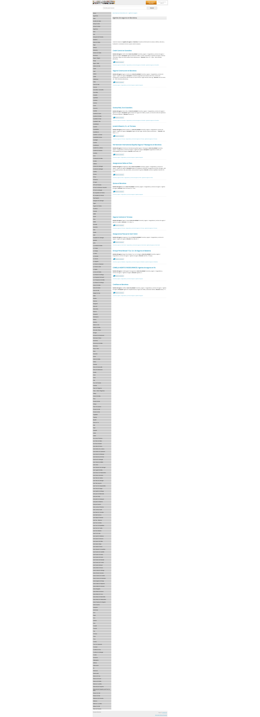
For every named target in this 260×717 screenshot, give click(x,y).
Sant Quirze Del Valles (98, 541)
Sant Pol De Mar (96, 533)
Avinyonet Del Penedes (98, 37)
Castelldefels (96, 129)
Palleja (94, 393)
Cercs (94, 155)
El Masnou (95, 179)
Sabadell (95, 430)
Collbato (95, 163)
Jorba (94, 243)
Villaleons (95, 701)
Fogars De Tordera (97, 206)
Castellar (95, 111)
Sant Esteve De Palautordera (99, 472)
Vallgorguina (96, 660)
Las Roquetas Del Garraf (98, 277)
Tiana (94, 636)
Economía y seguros (116, 85)
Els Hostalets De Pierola (98, 195)
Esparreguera (96, 198)
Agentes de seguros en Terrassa (151, 138)
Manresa (95, 301)
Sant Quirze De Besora (98, 538)
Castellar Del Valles (97, 116)
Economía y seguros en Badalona (119, 261)
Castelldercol (96, 132)
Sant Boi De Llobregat (98, 459)
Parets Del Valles (97, 396)
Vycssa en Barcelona (119, 183)
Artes (94, 31)
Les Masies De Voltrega (98, 282)
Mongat (95, 332)
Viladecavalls (96, 673)
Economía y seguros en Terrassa (119, 138)
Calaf (94, 71)
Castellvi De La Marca (98, 147)
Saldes (94, 433)
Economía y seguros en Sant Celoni (119, 245)
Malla (94, 295)
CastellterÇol (96, 145)
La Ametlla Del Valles (97, 245)
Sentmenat (95, 610)
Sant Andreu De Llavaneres (99, 451)
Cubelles (95, 171)
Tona (94, 639)
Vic (93, 668)
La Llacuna (95, 258)
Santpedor (95, 607)
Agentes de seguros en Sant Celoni (153, 245)
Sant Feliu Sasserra (97, 483)
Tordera (95, 641)
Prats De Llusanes (97, 406)
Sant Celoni (95, 464)
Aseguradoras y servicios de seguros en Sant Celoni (136, 245)
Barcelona (95, 55)
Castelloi (95, 142)
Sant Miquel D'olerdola (98, 517)
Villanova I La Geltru (97, 703)
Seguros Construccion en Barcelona (124, 71)
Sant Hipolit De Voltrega (98, 491)
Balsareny (95, 50)
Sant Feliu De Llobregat (98, 480)
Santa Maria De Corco (98, 594)
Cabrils (94, 68)
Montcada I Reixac (97, 338)
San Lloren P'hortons (97, 438)
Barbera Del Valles (97, 52)
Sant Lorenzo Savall (97, 509)
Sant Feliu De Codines (98, 478)
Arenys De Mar (96, 23)
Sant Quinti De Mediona (98, 536)
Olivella (94, 372)
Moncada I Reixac (97, 330)
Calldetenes (95, 79)
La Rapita (95, 269)
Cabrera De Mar (96, 66)
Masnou (95, 311)
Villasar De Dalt (96, 706)
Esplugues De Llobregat (98, 200)
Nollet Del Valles (96, 359)
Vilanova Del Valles (97, 681)
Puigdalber (95, 414)
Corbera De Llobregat (98, 166)
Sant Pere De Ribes (97, 522)
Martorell (95, 306)
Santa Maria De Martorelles (99, 596)
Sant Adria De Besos (97, 446)
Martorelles (95, 309)
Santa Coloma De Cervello (99, 575)
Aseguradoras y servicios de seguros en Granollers (136, 65)
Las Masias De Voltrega (98, 274)
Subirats (95, 620)
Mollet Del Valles (96, 327)
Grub (94, 229)
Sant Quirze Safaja (97, 544)
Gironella (95, 224)
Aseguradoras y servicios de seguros (128, 85)
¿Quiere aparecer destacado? (151, 2)
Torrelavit (95, 647)
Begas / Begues (96, 58)
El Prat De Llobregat (97, 190)
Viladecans (95, 670)
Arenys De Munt (96, 26)
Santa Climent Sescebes (98, 573)
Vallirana (95, 662)
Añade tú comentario (119, 62)
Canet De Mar (96, 84)
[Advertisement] (139, 30)
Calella (94, 76)
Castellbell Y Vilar (96, 121)
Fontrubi (95, 211)
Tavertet (95, 628)
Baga (94, 45)
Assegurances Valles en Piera (122, 163)
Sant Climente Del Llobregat (99, 467)
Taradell (95, 625)
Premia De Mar (96, 412)
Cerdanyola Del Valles (98, 158)
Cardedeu (95, 100)
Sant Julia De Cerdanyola (98, 499)
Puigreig (95, 417)
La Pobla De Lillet (97, 266)
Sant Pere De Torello (97, 528)
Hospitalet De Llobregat (98, 237)
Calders (94, 74)
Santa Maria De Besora (98, 591)
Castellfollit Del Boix (97, 137)
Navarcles (95, 353)
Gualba (94, 232)
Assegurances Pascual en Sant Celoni (125, 234)
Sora (94, 618)
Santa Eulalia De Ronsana (98, 586)
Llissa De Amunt (96, 287)
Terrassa (95, 633)
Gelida (94, 221)
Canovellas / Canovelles (98, 89)
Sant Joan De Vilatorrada (98, 493)
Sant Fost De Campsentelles (99, 486)
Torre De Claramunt (97, 644)
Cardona (95, 103)
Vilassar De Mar (96, 695)
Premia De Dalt (96, 409)
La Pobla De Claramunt (98, 264)
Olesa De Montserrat (97, 369)
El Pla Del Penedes (97, 184)
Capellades (95, 97)
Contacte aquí (164, 712)
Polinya (94, 404)
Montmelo (95, 340)
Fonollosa (95, 208)
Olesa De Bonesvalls (97, 367)
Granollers (95, 227)
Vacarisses (95, 657)
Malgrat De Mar (96, 293)
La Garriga (95, 250)
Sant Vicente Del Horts (98, 557)
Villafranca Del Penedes (98, 698)
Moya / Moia (96, 348)
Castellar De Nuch (97, 113)
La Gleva (95, 253)
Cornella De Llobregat (98, 169)
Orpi (94, 380)
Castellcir (95, 126)
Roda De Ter (96, 422)
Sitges (94, 615)
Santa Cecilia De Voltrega (98, 570)
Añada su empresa (162, 2)
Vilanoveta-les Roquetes (98, 686)
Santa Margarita (96, 588)
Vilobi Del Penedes (97, 709)
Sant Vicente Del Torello (98, 562)
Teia (94, 631)
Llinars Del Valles (97, 285)
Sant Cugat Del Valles (98, 470)
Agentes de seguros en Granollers (152, 65)
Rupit (94, 427)
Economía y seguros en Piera (118, 177)
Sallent (94, 435)
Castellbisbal (96, 124)
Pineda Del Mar (96, 401)
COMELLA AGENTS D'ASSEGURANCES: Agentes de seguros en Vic (134, 268)
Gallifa (94, 214)
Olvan (94, 377)
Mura (94, 351)
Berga (94, 60)
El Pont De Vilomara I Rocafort (100, 187)
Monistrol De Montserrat (98, 335)
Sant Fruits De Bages (97, 488)
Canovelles (95, 92)
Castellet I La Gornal (97, 134)
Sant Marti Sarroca (97, 515)
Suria (94, 623)
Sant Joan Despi (96, 496)
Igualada (95, 240)
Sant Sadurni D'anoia (97, 546)
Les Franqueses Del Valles (99, 280)
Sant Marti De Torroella (98, 512)
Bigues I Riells (96, 63)
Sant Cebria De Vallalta (98, 462)
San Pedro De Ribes (97, 441)
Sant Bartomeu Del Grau (98, 456)
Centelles (95, 153)
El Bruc (94, 177)
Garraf (94, 216)
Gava (94, 219)
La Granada (95, 256)
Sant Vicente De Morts (98, 554)
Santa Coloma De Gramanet (99, 578)
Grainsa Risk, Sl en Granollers (122, 108)
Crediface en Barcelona (120, 284)
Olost (94, 375)
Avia (94, 34)
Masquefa (95, 314)
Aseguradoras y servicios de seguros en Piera (132, 177)
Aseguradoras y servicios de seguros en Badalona (135, 261)
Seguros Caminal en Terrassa (122, 217)
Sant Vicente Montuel (98, 565)
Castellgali (95, 140)
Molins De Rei (96, 324)
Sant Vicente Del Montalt (98, 559)
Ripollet (94, 419)
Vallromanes (96, 665)
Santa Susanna (96, 604)
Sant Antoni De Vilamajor (98, 454)
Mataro (94, 319)
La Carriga (95, 248)
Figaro (94, 203)
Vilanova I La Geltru (97, 684)
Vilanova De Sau (96, 676)
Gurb (94, 235)
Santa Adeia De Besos (98, 567)
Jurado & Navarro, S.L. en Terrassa (124, 126)
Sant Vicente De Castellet (98, 552)
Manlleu (95, 298)
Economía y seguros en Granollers (119, 65)
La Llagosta (95, 261)
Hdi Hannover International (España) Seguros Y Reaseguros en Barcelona (137, 145)
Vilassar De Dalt (96, 693)
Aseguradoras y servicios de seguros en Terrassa (135, 138)
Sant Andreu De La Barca (98, 449)
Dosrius (95, 174)
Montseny (95, 346)
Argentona (95, 29)
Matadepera (96, 317)
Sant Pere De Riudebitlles (98, 525)
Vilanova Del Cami (97, 678)
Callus (94, 81)
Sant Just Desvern (97, 504)
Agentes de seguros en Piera (147, 177)
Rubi (94, 425)
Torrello (95, 655)
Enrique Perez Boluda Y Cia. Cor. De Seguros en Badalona (132, 251)
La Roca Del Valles (97, 272)
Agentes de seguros (139, 85)
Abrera (94, 13)
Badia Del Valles (96, 42)
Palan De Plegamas (97, 388)
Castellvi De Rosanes (97, 150)
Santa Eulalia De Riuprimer (99, 583)
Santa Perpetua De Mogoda (99, 602)
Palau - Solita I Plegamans (99, 390)
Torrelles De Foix (97, 649)
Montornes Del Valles (98, 343)
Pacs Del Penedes (97, 383)
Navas (94, 356)
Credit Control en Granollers (122, 51)
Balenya (95, 47)
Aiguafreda (95, 15)
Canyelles (95, 95)
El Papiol (95, 182)
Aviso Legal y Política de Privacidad (161, 715)
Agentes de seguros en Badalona (151, 261)
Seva (94, 612)
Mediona (95, 322)
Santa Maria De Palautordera (99, 599)
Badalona (95, 39)
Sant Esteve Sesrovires (98, 475)
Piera (94, 398)
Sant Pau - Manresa (97, 520)
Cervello (95, 161)
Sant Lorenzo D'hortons (98, 507)
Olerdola (95, 364)
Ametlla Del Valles (97, 21)
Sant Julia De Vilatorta (98, 501)
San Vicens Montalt (97, 443)
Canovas (95, 87)
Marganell (95, 303)
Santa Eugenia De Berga (98, 581)
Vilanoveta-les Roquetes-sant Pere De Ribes (101, 690)
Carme (94, 105)
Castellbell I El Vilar (97, 118)
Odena (94, 361)
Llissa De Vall (96, 290)
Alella (94, 18)
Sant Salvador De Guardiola (99, 549)
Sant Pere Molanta (97, 530)
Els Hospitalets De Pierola (98, 192)
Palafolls (95, 385)
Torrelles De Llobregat (98, 652)
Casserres (95, 108)
